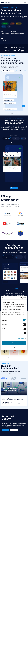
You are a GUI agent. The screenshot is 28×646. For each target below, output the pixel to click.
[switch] (24, 324)
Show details (21, 338)
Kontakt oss (14, 187)
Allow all (14, 342)
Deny (14, 347)
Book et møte (14, 430)
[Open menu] (25, 2)
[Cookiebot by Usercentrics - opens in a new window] (20, 298)
